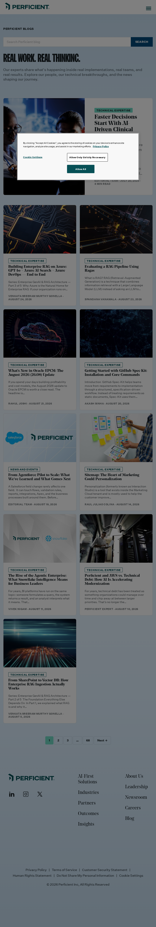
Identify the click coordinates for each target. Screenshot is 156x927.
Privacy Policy (101, 146)
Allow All (80, 168)
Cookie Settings (32, 156)
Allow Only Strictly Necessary (87, 157)
